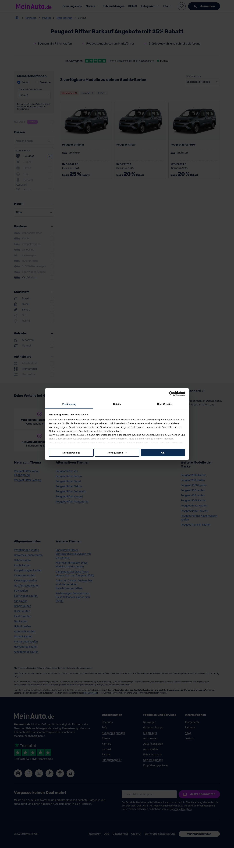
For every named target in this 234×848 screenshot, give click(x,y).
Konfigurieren (115, 452)
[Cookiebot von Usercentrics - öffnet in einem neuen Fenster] (171, 393)
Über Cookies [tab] (164, 404)
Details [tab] (117, 404)
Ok (162, 452)
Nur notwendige (71, 452)
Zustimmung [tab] (69, 404)
